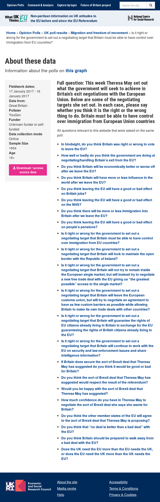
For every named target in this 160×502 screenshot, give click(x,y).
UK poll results (55, 32)
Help (60, 494)
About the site (67, 482)
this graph (76, 70)
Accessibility (118, 482)
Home (11, 32)
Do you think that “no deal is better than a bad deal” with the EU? (105, 429)
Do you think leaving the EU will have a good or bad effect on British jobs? (106, 191)
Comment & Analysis (41, 5)
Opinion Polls (15, 5)
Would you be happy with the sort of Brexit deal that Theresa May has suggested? (102, 391)
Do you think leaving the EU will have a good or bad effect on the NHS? (106, 202)
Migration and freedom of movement (99, 32)
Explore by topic (67, 5)
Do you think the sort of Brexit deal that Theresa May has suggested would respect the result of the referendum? (106, 380)
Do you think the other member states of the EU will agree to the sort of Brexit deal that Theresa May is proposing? (106, 418)
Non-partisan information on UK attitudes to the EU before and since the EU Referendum (64, 18)
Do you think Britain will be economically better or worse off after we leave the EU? (108, 169)
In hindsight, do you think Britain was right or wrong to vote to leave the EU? (108, 146)
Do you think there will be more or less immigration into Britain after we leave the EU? (104, 213)
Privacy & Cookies (122, 494)
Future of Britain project (96, 5)
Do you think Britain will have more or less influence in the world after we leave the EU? (107, 180)
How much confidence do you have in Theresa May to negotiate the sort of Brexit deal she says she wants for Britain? (104, 404)
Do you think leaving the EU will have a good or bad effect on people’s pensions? (106, 224)
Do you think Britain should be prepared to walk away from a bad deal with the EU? (107, 440)
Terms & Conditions (123, 488)
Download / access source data (29, 170)
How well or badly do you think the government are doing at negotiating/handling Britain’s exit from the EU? (108, 157)
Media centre (66, 488)
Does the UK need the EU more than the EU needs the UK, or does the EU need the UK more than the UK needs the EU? (107, 454)
